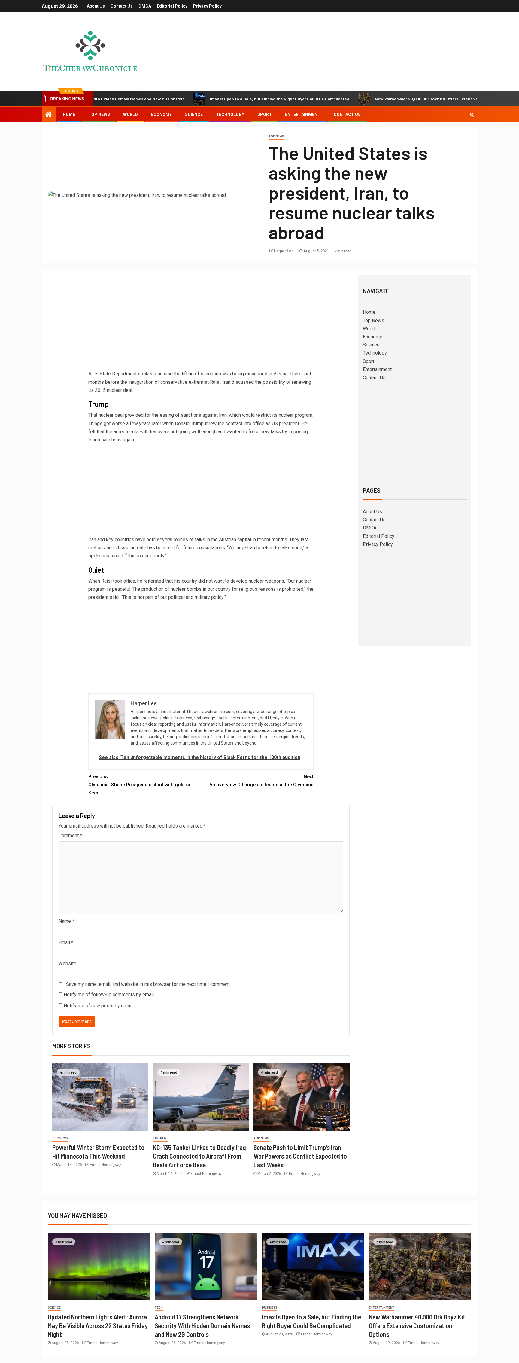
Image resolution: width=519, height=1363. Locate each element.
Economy (161, 114)
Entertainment (302, 114)
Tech (159, 1307)
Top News (99, 114)
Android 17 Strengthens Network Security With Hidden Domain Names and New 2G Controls (202, 1325)
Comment (70, 835)
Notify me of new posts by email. (98, 1005)
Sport (264, 114)
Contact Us (122, 6)
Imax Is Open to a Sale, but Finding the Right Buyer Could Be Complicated (236, 98)
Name (66, 921)
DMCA (144, 6)
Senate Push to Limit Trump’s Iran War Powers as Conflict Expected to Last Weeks (300, 1156)
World (130, 114)
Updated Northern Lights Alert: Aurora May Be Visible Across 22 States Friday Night (98, 1325)
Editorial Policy (172, 6)
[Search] (472, 114)
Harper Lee (284, 251)
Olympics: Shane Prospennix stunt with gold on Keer (140, 785)
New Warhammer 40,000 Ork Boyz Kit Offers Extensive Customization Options (405, 98)
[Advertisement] (201, 324)
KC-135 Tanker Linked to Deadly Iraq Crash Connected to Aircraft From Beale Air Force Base (199, 1156)
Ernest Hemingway (105, 1165)
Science (194, 114)
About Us (96, 6)
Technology (230, 114)
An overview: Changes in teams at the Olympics (261, 781)
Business (269, 1307)
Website (67, 963)
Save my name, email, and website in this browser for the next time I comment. (148, 984)
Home (69, 114)
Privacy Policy (207, 6)
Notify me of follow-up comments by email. (109, 994)
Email (66, 942)
